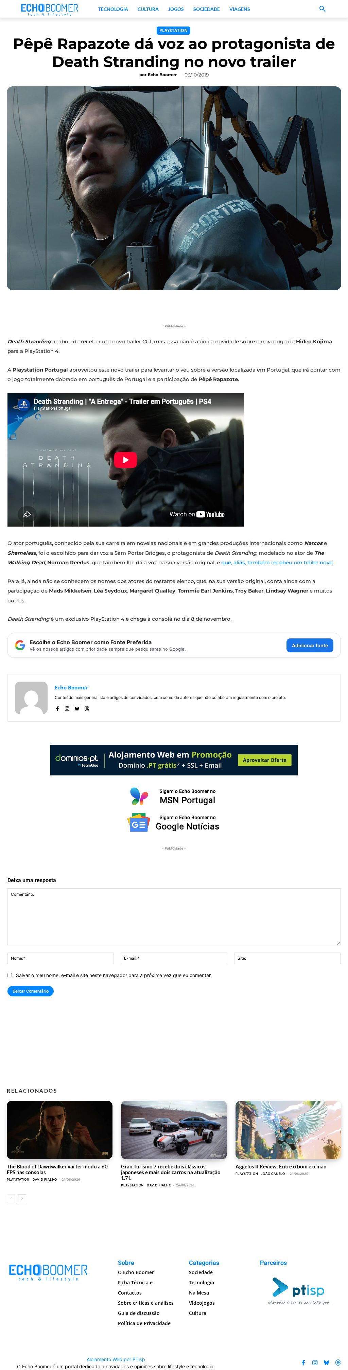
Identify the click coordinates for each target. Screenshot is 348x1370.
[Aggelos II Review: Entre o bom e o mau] (288, 1130)
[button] (322, 9)
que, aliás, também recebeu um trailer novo (277, 562)
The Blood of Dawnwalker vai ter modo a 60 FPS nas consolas (57, 1169)
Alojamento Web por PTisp (116, 1359)
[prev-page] (11, 1198)
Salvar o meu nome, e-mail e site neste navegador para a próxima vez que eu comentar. (114, 975)
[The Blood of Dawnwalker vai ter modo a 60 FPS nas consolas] (59, 1130)
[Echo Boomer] (50, 9)
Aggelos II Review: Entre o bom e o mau (281, 1166)
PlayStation (173, 30)
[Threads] (86, 707)
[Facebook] (57, 707)
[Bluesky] (77, 707)
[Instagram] (67, 707)
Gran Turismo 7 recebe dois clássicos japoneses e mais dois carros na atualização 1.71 (171, 1172)
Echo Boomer (162, 74)
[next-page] (22, 1198)
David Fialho (45, 1179)
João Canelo (273, 1174)
